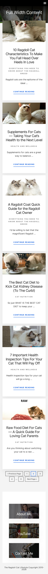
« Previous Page (14, 474)
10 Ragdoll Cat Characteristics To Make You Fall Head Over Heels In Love (24, 56)
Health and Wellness (24, 146)
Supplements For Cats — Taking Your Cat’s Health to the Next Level (24, 136)
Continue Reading (24, 92)
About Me (24, 514)
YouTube (24, 534)
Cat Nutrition (24, 297)
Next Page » (32, 479)
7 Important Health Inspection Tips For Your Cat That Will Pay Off (24, 359)
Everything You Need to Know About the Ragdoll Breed (24, 70)
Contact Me (24, 553)
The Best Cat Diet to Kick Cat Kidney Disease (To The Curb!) (24, 286)
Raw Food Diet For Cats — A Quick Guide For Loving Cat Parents (24, 432)
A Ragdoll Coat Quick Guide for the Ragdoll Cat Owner (24, 208)
